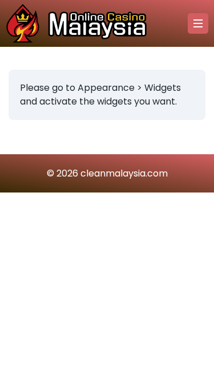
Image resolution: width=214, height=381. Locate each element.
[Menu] (198, 23)
